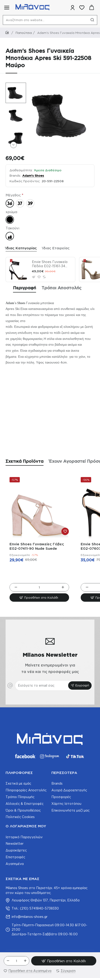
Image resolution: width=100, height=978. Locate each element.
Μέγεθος (13, 195)
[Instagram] (50, 756)
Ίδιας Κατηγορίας (21, 248)
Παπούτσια (24, 32)
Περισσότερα (64, 773)
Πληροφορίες (19, 773)
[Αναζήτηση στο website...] (92, 20)
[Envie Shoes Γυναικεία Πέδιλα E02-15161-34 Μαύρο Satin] (18, 269)
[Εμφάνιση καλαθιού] (91, 7)
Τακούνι (12, 228)
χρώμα (11, 212)
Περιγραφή (24, 287)
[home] (8, 32)
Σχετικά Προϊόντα (24, 461)
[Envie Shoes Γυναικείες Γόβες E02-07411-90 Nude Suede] (39, 506)
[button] (13, 86)
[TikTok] (75, 756)
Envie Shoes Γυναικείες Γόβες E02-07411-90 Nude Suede (37, 546)
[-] (8, 960)
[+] (25, 960)
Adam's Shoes (33, 175)
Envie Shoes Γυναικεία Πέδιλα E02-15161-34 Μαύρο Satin (49, 264)
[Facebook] (25, 756)
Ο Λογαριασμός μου (26, 826)
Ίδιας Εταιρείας (56, 248)
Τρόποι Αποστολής (62, 287)
